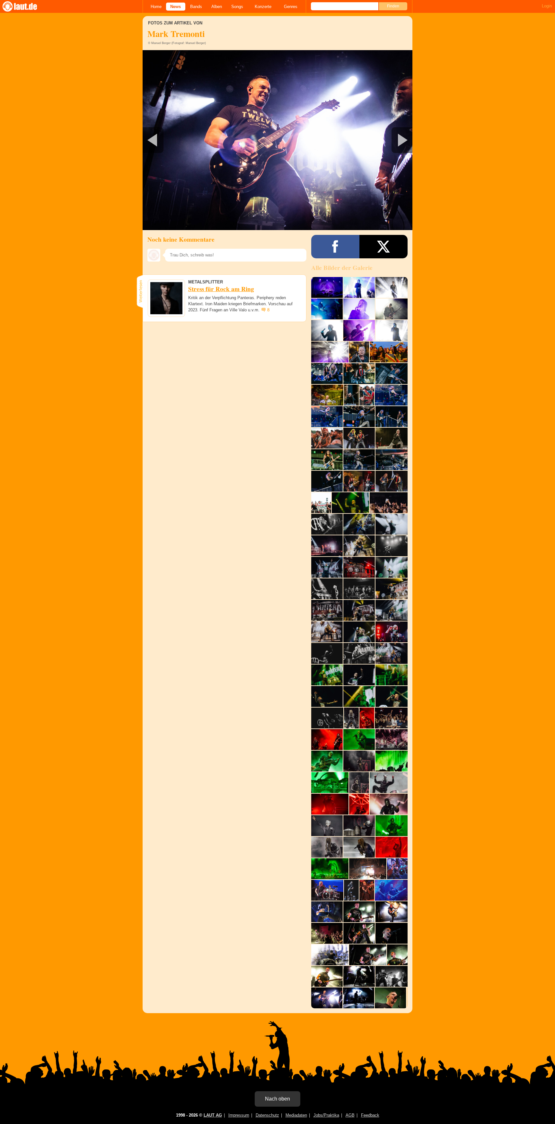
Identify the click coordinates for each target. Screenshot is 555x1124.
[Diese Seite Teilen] (335, 246)
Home (156, 6)
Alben (216, 6)
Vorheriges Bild (187, 140)
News (175, 6)
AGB (350, 1115)
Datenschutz (267, 1115)
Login (547, 6)
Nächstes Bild (277, 140)
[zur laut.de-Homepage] (25, 6)
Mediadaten (296, 1115)
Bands (196, 6)
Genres (290, 6)
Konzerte (263, 6)
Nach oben (277, 1099)
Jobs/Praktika (326, 1115)
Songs (237, 6)
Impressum (238, 1115)
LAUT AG (213, 1115)
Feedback (370, 1115)
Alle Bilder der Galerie (342, 267)
